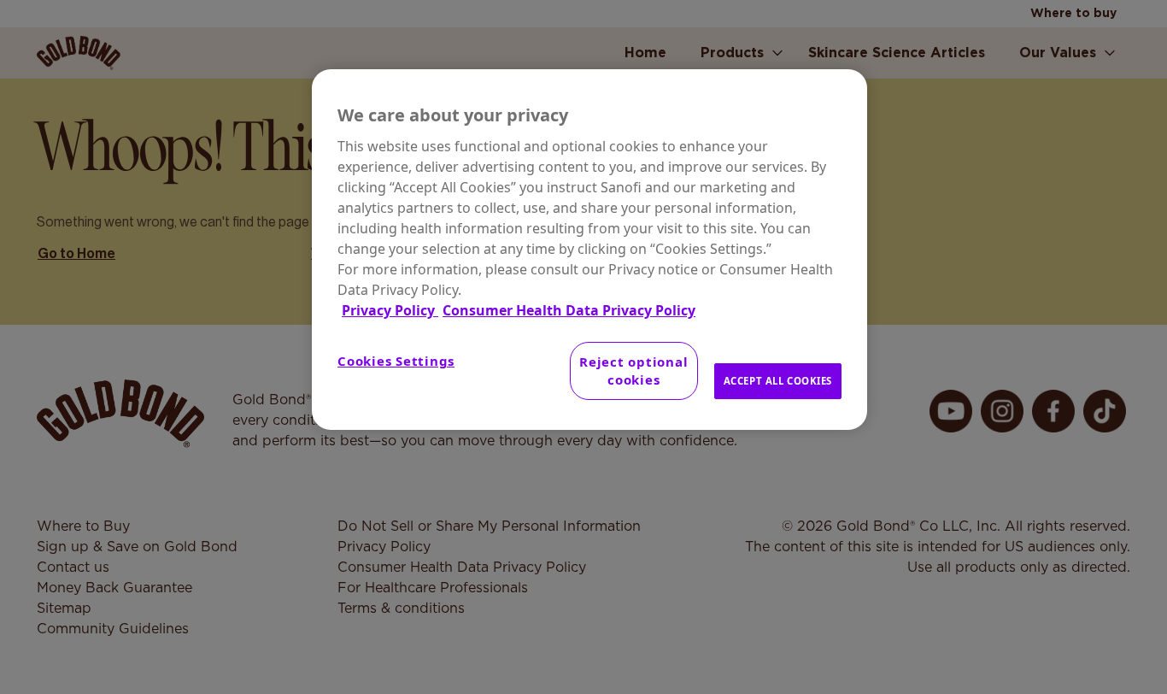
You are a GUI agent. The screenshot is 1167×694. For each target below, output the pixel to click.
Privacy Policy (390, 310)
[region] (589, 249)
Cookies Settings (395, 360)
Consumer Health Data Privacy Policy (569, 310)
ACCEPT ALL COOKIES (778, 380)
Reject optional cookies (633, 370)
